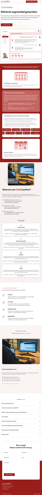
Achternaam (24, 452)
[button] (21, 403)
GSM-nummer (6, 457)
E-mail (23, 457)
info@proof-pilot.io (5, 488)
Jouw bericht (6, 462)
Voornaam (6, 452)
